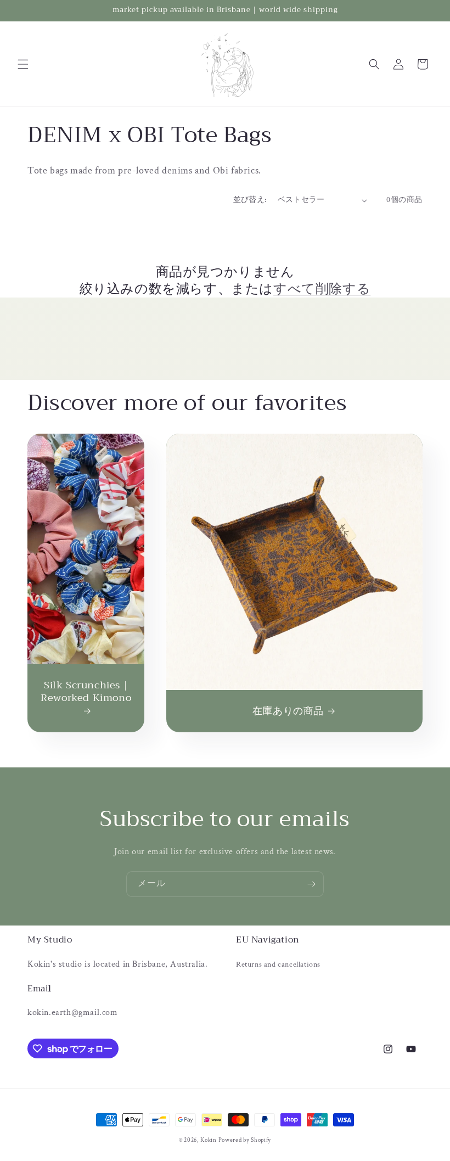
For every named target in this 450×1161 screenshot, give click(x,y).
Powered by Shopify (245, 1140)
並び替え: (250, 200)
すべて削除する (321, 289)
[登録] (311, 884)
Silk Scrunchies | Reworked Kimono (86, 692)
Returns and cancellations (278, 964)
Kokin (209, 1140)
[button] (23, 64)
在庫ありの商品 (288, 711)
